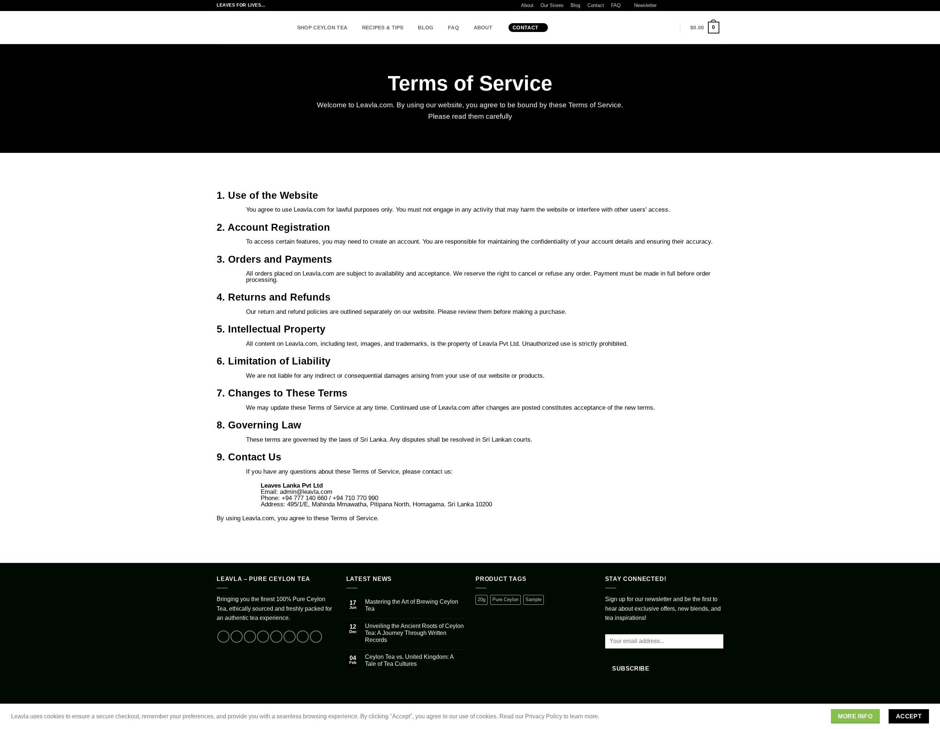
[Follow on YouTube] (713, 5)
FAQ (616, 5)
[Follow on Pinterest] (706, 5)
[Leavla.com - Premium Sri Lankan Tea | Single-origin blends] (249, 27)
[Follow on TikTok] (677, 5)
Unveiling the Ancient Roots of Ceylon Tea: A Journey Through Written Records (414, 633)
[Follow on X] (684, 5)
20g (481, 599)
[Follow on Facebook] (663, 5)
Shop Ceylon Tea (322, 27)
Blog (575, 5)
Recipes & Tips (383, 27)
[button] (642, 5)
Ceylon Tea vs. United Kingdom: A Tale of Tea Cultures (409, 660)
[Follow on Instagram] (670, 5)
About (527, 5)
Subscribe (630, 668)
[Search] (561, 28)
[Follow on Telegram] (719, 5)
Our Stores (552, 5)
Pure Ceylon (505, 599)
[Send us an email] (692, 5)
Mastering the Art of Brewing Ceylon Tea (411, 605)
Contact (596, 5)
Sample (533, 599)
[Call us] (699, 5)
